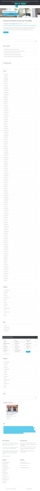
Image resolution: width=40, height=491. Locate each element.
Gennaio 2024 (6, 128)
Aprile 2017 (5, 260)
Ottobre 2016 (6, 271)
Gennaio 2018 (6, 246)
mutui (5, 306)
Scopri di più (6, 32)
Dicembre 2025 (6, 88)
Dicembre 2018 (6, 226)
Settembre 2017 (6, 253)
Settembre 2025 (6, 94)
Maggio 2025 (6, 101)
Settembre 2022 (6, 157)
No (19, 3)
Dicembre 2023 (6, 130)
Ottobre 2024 (6, 114)
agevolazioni (19, 426)
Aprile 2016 (5, 280)
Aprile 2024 (5, 123)
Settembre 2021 (6, 179)
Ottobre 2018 (6, 229)
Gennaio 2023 (6, 150)
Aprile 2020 (5, 204)
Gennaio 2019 (6, 224)
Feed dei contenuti (6, 327)
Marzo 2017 (5, 262)
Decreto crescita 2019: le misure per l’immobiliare (17, 21)
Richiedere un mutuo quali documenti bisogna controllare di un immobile (14, 51)
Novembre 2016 (6, 269)
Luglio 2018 (5, 235)
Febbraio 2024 (6, 126)
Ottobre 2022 (6, 155)
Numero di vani (17, 343)
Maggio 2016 (6, 278)
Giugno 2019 (6, 215)
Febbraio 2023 (6, 148)
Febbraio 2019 (6, 222)
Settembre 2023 (6, 135)
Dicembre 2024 (6, 110)
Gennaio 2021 (6, 193)
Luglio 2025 (5, 97)
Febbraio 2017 (6, 264)
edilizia (5, 301)
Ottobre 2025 (6, 92)
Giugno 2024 (6, 119)
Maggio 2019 (6, 217)
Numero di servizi (28, 343)
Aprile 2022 (5, 166)
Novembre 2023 (6, 132)
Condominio (6, 295)
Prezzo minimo (5, 346)
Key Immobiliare (13, 488)
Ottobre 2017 (6, 251)
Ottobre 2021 (6, 177)
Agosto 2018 (6, 233)
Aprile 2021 (5, 188)
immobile (9, 430)
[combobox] (8, 341)
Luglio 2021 (5, 182)
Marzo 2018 (5, 242)
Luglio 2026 (5, 76)
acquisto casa (6, 426)
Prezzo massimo (17, 346)
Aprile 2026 (5, 81)
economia (5, 299)
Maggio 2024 (6, 121)
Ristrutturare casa (6, 383)
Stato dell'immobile (17, 350)
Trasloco (5, 315)
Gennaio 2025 (6, 108)
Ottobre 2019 (6, 211)
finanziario (22, 23)
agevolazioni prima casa (25, 426)
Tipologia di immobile (6, 343)
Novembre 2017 (6, 249)
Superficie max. (6, 350)
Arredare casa (6, 363)
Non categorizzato (6, 308)
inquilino (19, 430)
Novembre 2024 (6, 112)
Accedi (5, 325)
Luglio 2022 (5, 161)
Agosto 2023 (6, 137)
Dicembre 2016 (6, 267)
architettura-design (6, 290)
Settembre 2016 (6, 273)
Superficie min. (29, 346)
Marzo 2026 (5, 83)
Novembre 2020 (6, 195)
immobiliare (12, 430)
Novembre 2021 (6, 175)
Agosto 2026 (6, 74)
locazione (28, 430)
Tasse (5, 313)
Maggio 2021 (6, 186)
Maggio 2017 (6, 258)
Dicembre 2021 (6, 173)
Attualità (5, 365)
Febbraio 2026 (6, 85)
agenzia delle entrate (14, 426)
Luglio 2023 (5, 139)
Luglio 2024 (5, 117)
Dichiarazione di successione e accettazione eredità (11, 49)
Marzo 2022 (5, 168)
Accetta (16, 3)
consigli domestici (6, 297)
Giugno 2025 (6, 99)
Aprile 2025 (5, 103)
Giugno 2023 (6, 141)
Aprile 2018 (5, 240)
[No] (38, 2)
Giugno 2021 (6, 184)
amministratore (31, 426)
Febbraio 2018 (6, 244)
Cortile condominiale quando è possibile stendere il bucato (12, 54)
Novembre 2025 (6, 90)
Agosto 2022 (6, 159)
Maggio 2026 (6, 79)
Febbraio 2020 (6, 208)
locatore (24, 430)
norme (5, 310)
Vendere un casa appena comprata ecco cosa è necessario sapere (13, 56)
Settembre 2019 (6, 213)
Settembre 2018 (6, 231)
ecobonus (5, 430)
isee (21, 430)
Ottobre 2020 (6, 197)
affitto (9, 426)
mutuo (33, 430)
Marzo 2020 (5, 206)
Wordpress (30, 488)
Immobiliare (26, 23)
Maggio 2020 (6, 202)
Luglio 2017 (5, 255)
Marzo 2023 (5, 146)
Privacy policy (23, 3)
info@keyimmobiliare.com (25, 467)
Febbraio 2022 (6, 170)
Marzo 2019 (5, 220)
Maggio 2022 (6, 164)
